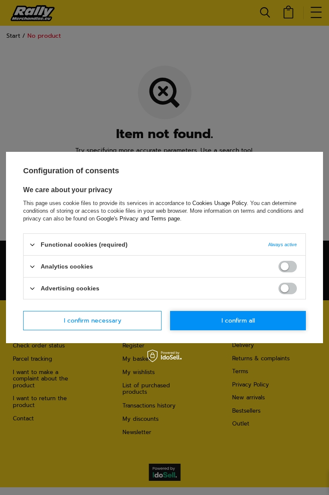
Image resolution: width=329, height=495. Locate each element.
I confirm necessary (92, 320)
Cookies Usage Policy (219, 203)
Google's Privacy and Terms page (138, 218)
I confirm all (238, 320)
